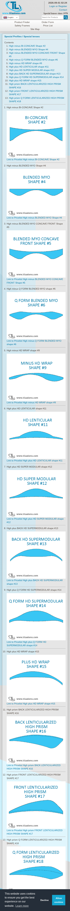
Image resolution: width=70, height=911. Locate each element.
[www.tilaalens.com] (13, 2)
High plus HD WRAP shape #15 (25, 80)
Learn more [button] (22, 905)
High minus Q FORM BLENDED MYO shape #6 (33, 59)
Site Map (35, 29)
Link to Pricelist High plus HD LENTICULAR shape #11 (35, 460)
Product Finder (22, 22)
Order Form (48, 22)
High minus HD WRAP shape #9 (25, 63)
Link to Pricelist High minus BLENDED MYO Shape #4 (34, 217)
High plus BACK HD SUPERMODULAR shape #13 (34, 73)
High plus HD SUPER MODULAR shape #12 (31, 70)
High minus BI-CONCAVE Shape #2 (27, 46)
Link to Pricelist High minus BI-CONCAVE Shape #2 (33, 159)
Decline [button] (44, 900)
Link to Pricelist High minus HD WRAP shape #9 (31, 402)
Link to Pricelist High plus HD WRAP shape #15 (31, 703)
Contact (63, 9)
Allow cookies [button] (58, 900)
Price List (48, 25)
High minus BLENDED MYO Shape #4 (28, 49)
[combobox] (10, 17)
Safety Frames (22, 25)
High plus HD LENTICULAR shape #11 (29, 66)
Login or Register (58, 6)
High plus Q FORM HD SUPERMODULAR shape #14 (36, 77)
